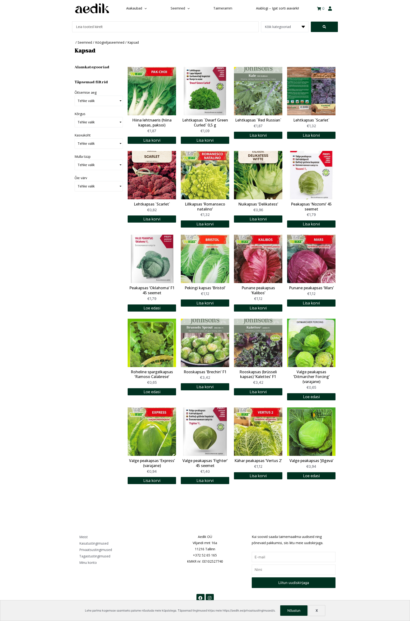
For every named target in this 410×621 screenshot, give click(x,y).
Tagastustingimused (94, 556)
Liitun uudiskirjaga (293, 582)
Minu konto (88, 562)
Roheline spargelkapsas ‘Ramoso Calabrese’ (152, 374)
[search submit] (324, 27)
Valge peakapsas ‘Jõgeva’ (311, 460)
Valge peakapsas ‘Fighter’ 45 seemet (205, 463)
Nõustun (293, 610)
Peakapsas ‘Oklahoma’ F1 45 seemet (152, 290)
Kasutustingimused (93, 543)
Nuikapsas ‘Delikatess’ (258, 204)
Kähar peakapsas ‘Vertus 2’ (258, 460)
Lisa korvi (151, 140)
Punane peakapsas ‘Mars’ (311, 287)
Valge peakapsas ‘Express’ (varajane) (152, 463)
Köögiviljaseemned (109, 42)
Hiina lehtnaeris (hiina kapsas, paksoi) (152, 122)
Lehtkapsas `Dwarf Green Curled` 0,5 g (205, 122)
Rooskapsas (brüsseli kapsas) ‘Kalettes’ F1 (258, 374)
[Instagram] (210, 598)
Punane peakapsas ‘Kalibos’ (258, 290)
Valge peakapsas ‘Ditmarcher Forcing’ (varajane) (311, 376)
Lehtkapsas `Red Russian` (258, 120)
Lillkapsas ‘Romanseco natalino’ (205, 206)
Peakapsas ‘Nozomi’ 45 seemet (311, 206)
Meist (83, 537)
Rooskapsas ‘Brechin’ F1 (205, 371)
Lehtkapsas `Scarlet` (311, 120)
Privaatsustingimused (95, 549)
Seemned (85, 42)
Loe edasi (152, 308)
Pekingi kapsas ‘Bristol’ (205, 287)
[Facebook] (200, 598)
